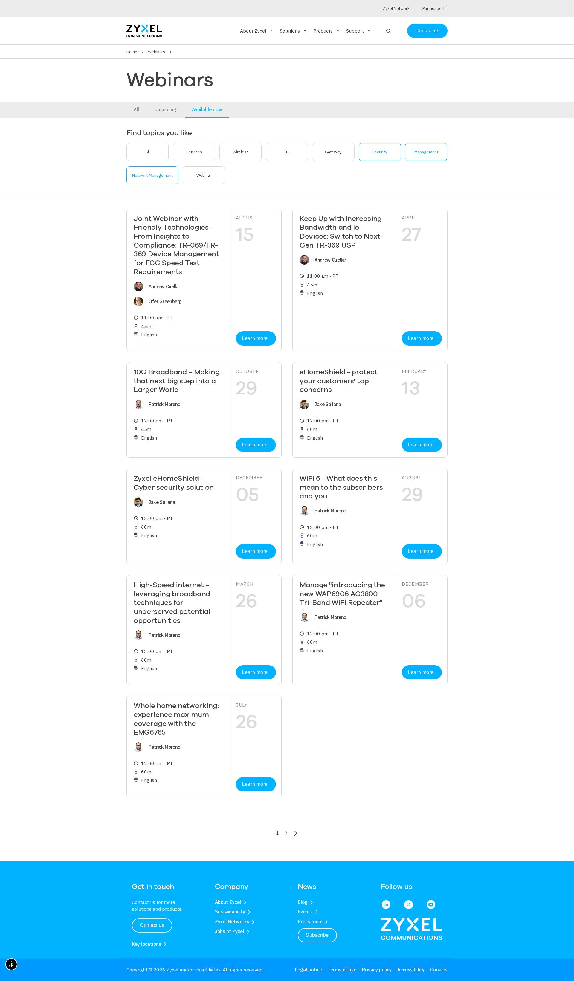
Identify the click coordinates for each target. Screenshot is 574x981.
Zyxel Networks (232, 921)
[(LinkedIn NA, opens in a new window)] (386, 905)
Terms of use (342, 970)
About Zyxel (228, 902)
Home (131, 51)
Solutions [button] (293, 31)
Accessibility (411, 970)
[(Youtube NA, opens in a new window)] (431, 905)
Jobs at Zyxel (229, 931)
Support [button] (358, 31)
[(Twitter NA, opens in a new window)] (408, 905)
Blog (303, 902)
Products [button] (326, 31)
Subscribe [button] (317, 935)
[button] (388, 31)
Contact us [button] (152, 925)
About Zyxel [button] (257, 31)
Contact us (427, 30)
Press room (310, 921)
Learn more (255, 338)
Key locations (146, 944)
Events (305, 912)
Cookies (439, 970)
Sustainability (230, 912)
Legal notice (308, 970)
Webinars (156, 51)
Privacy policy (377, 970)
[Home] (144, 30)
